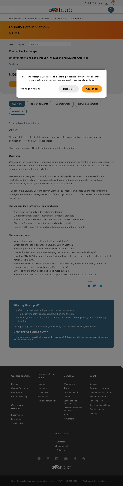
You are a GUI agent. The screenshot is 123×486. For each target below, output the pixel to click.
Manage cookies (30, 88)
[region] (61, 83)
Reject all (68, 89)
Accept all (92, 89)
